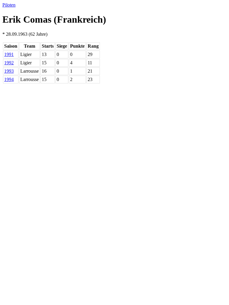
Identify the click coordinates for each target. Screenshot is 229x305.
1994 (9, 79)
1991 (9, 54)
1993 (9, 71)
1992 (9, 62)
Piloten (9, 4)
